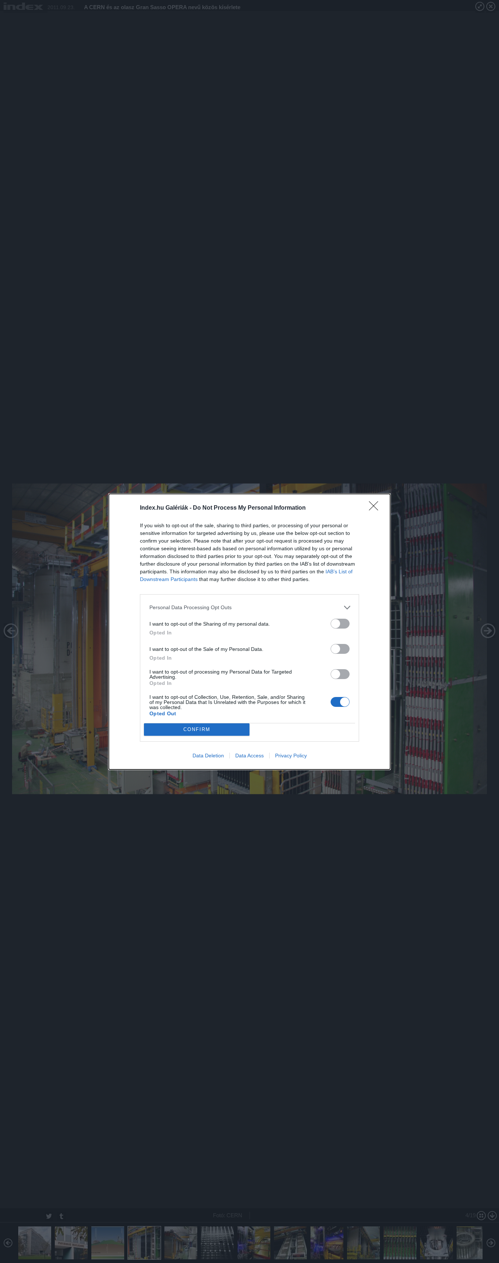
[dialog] (249, 631)
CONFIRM (196, 729)
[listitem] (249, 607)
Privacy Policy (291, 755)
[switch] (340, 624)
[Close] (376, 508)
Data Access (249, 755)
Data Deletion (208, 755)
